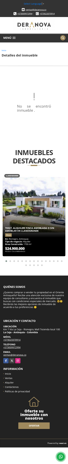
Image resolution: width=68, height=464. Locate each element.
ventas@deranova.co (36, 9)
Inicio (4, 50)
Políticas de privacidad (17, 391)
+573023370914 (47, 13)
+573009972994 (24, 13)
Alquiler (9, 382)
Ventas (8, 378)
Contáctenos (12, 387)
